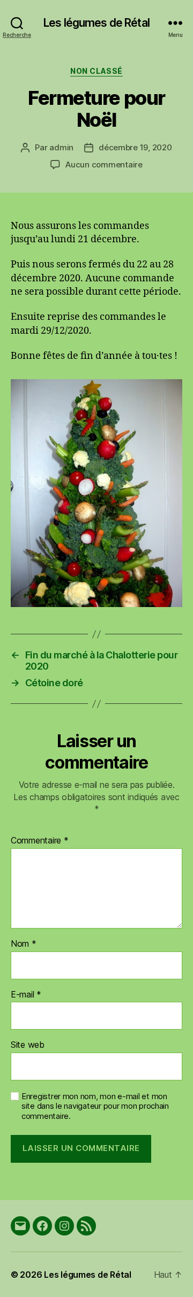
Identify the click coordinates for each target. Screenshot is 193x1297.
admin (61, 147)
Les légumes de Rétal (96, 22)
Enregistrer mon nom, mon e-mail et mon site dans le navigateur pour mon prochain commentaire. (95, 1107)
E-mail (26, 995)
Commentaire (40, 841)
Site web (27, 1045)
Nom (23, 944)
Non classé (96, 70)
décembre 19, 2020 (135, 147)
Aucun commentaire (104, 164)
